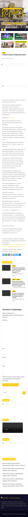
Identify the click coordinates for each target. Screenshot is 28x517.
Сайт (3, 366)
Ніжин (4, 52)
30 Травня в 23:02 (17, 299)
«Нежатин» (11, 117)
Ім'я (3, 348)
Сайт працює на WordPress (8, 514)
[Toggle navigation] (5, 29)
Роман (4, 468)
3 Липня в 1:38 (16, 287)
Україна (18, 279)
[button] (25, 29)
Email (4, 357)
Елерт (23, 287)
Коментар (4, 320)
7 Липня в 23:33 (17, 274)
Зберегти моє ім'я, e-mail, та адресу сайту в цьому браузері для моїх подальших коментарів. (13, 378)
